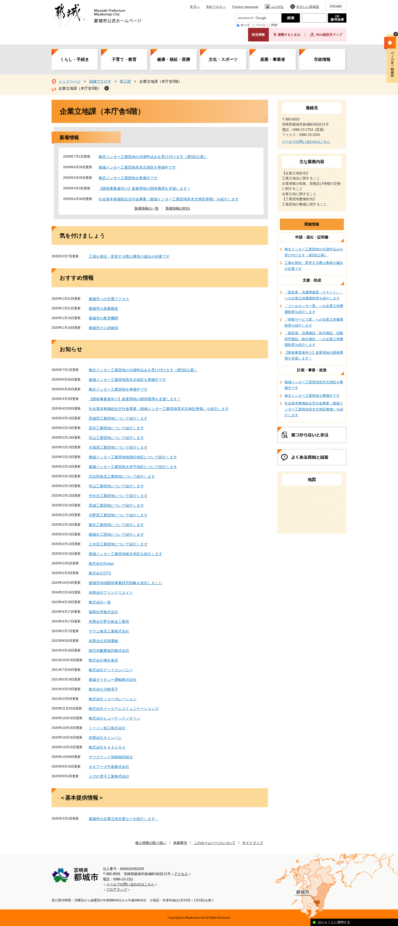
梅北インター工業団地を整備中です (128, 178)
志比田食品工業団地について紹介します (122, 476)
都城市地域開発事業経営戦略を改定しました (125, 583)
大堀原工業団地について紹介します (118, 447)
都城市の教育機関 (103, 318)
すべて (245, 25)
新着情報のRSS (178, 208)
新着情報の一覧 (147, 208)
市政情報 (322, 59)
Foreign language (245, 7)
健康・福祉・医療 (173, 59)
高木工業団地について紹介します (116, 428)
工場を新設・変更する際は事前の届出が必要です (129, 256)
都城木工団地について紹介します (116, 534)
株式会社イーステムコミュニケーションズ (124, 709)
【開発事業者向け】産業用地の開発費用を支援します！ (145, 188)
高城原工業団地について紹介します (118, 418)
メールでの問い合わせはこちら (306, 142)
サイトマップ (252, 843)
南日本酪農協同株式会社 (109, 651)
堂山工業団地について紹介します (116, 486)
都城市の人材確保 (103, 328)
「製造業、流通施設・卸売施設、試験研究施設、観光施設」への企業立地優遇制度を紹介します (313, 339)
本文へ (194, 7)
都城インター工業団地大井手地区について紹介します (133, 467)
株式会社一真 (100, 602)
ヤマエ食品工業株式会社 (109, 631)
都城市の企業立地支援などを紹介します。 (124, 819)
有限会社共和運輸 (103, 641)
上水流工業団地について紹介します (118, 544)
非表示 (395, 34)
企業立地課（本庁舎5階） (80, 88)
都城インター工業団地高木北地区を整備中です (137, 167)
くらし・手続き (74, 59)
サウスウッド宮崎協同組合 (111, 757)
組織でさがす (100, 81)
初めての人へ (216, 7)
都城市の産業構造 (103, 309)
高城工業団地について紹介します (116, 505)
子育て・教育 (124, 59)
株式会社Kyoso (101, 564)
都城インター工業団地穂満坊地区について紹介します (133, 457)
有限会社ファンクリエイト (111, 593)
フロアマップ (116, 889)
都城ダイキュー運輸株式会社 (113, 680)
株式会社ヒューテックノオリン (114, 718)
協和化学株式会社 (103, 612)
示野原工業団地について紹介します (118, 515)
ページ (261, 25)
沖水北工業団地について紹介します (118, 496)
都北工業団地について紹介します (116, 525)
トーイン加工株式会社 (107, 728)
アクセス (181, 874)
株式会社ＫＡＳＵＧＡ (107, 747)
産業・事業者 (272, 59)
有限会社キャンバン (105, 738)
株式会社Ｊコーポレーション (113, 699)
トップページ (70, 81)
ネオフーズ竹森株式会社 (109, 767)
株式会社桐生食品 (103, 660)
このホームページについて (214, 843)
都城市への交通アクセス (109, 299)
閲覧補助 (336, 6)
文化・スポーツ (223, 59)
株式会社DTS (100, 573)
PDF (274, 25)
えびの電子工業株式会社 (109, 776)
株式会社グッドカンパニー (111, 670)
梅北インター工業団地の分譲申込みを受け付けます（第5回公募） (153, 157)
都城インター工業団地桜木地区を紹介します (125, 554)
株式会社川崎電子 (103, 689)
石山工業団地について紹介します (116, 438)
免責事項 (180, 843)
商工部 (125, 81)
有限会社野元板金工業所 (109, 622)
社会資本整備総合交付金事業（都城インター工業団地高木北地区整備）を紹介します (169, 199)
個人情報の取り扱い (150, 843)
